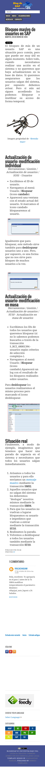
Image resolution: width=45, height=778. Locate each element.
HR (9, 732)
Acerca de (9, 19)
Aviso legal (34, 756)
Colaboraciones (24, 16)
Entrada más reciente (12, 635)
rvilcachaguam (21, 568)
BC (14, 552)
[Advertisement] (25, 642)
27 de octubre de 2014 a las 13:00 (24, 572)
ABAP (10, 728)
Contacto (18, 19)
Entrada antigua (34, 635)
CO (25, 728)
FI (32, 728)
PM (25, 732)
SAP (16, 737)
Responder (13, 597)
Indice (14, 16)
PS (9, 737)
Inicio (8, 16)
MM (16, 732)
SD (24, 737)
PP (32, 732)
